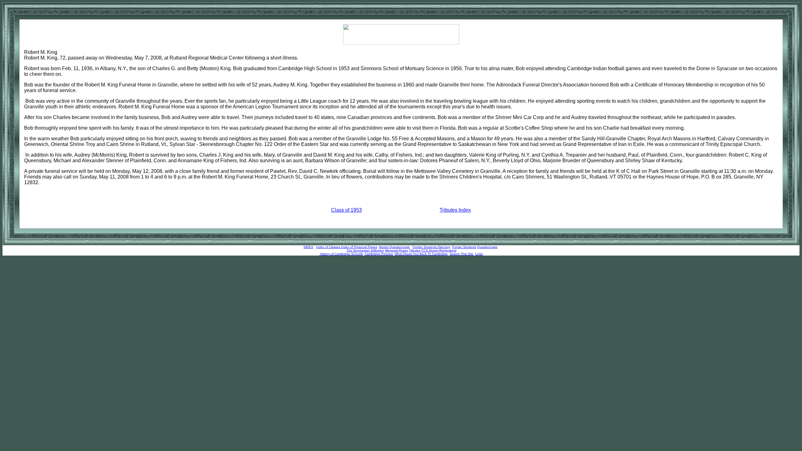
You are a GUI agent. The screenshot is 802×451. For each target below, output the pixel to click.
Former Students (464, 247)
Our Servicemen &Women (365, 250)
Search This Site (461, 254)
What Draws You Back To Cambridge (421, 254)
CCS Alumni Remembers (438, 250)
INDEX (308, 247)
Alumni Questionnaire (394, 247)
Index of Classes (328, 247)
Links (479, 254)
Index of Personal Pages (359, 247)
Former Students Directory (431, 247)
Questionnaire (487, 247)
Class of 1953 (346, 210)
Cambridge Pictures (379, 254)
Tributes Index (455, 210)
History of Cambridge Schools (341, 254)
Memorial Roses (396, 250)
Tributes (414, 250)
